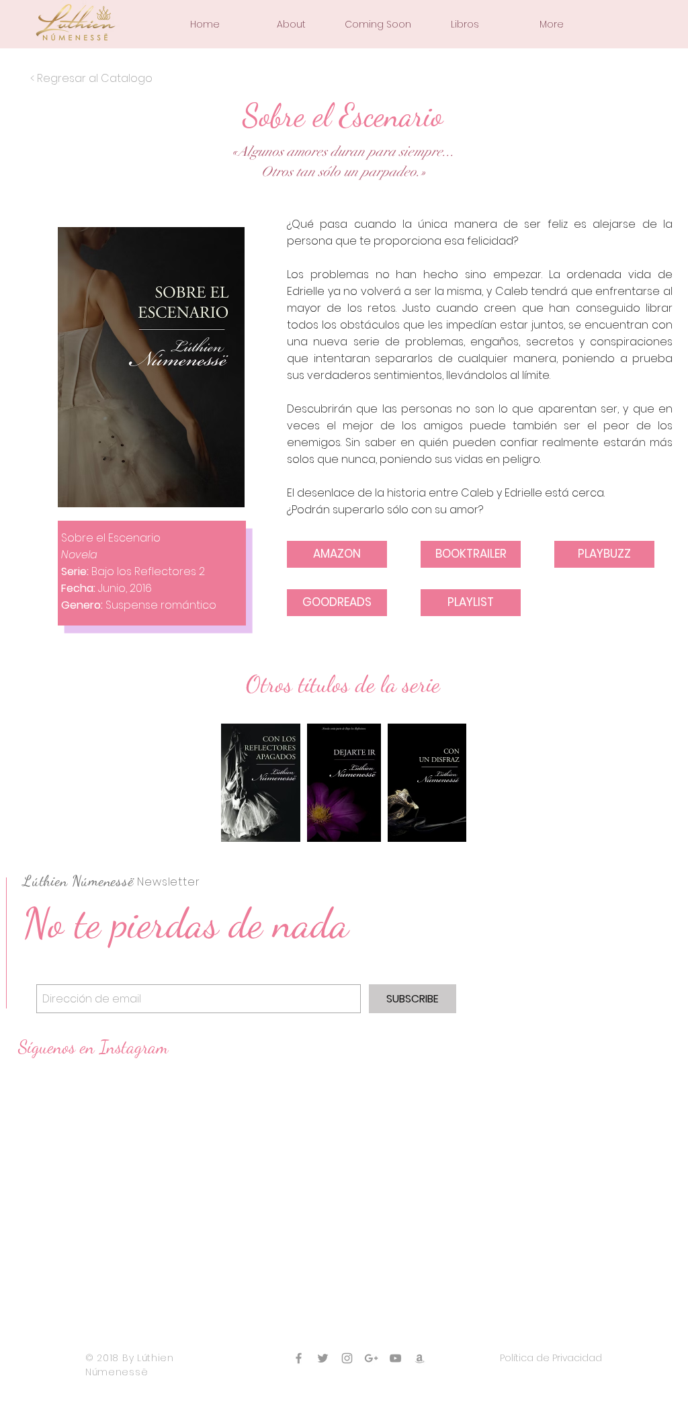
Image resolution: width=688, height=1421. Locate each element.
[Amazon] (420, 1358)
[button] (291, 24)
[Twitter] (323, 1358)
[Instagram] (347, 1358)
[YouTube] (395, 1358)
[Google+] (371, 1358)
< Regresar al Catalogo (91, 78)
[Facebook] (299, 1358)
